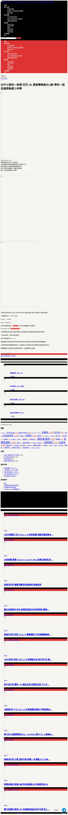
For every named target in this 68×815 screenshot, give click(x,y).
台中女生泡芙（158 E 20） (17, 399)
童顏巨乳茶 (10, 445)
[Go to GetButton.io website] (64, 813)
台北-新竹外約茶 (12, 17)
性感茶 (7, 439)
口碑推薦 (6, 33)
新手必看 (6, 7)
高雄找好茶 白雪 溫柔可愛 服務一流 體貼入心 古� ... (27, 759)
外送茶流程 (10, 9)
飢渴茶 (8, 447)
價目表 (6, 23)
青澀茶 (56, 445)
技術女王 (19, 439)
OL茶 (39, 432)
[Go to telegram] (64, 810)
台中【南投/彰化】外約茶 (14, 19)
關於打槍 (10, 13)
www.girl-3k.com (15, 328)
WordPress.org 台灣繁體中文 (12, 489)
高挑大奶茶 (17, 447)
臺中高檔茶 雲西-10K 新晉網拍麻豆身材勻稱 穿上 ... (27, 809)
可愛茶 (40, 436)
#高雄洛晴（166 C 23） (16, 373)
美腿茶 (30, 445)
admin (13, 376)
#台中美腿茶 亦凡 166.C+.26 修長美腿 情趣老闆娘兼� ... (28, 535)
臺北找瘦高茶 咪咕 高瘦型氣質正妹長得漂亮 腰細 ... (26, 609)
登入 (5, 483)
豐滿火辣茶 (38, 445)
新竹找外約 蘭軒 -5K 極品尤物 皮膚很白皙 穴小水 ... (27, 684)
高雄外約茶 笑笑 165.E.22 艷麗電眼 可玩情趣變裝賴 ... (27, 634)
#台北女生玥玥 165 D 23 (17, 412)
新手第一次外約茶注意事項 (15, 11)
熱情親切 (51, 442)
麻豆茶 (38, 447)
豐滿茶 (47, 445)
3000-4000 (10, 31)
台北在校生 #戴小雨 (10, 476)
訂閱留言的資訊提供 (10, 487)
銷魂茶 (52, 445)
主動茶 (48, 432)
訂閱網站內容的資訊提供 (11, 485)
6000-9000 (10, 29)
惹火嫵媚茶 (14, 439)
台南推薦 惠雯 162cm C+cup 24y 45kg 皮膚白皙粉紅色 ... (28, 560)
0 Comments (4, 78)
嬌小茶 (59, 436)
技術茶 (26, 439)
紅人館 (24, 445)
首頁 (5, 5)
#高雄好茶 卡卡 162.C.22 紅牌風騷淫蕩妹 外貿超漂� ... (28, 709)
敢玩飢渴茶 (47, 439)
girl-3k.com (16, 326)
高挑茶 (34, 447)
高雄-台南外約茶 (12, 21)
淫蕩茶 (19, 443)
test (5, 35)
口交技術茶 (10, 435)
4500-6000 (10, 30)
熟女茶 (41, 443)
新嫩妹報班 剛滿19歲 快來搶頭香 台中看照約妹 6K (26, 784)
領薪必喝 (61, 445)
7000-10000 (10, 26)
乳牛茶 (59, 432)
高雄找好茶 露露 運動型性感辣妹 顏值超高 (22, 585)
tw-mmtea (19, 813)
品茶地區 (6, 15)
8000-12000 (10, 24)
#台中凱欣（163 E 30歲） (17, 386)
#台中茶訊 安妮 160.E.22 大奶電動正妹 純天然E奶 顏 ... (28, 659)
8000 (8, 27)
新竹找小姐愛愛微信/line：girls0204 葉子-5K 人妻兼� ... (29, 734)
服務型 (59, 439)
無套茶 (35, 443)
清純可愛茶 (28, 443)
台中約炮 (47, 436)
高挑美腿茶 (27, 447)
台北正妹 (52, 436)
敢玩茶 (33, 439)
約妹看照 (17, 445)
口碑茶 (31, 435)
